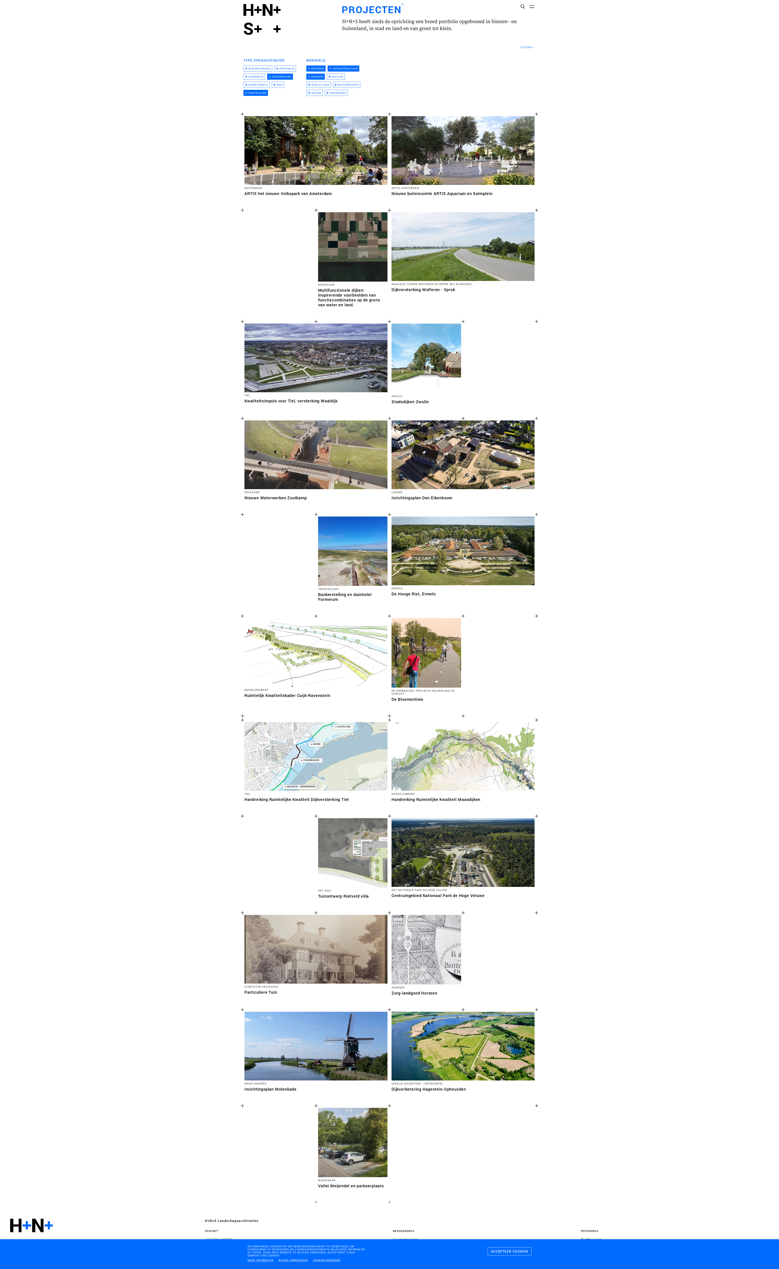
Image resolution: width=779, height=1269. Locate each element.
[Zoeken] (523, 6)
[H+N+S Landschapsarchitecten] (31, 1236)
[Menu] (531, 6)
